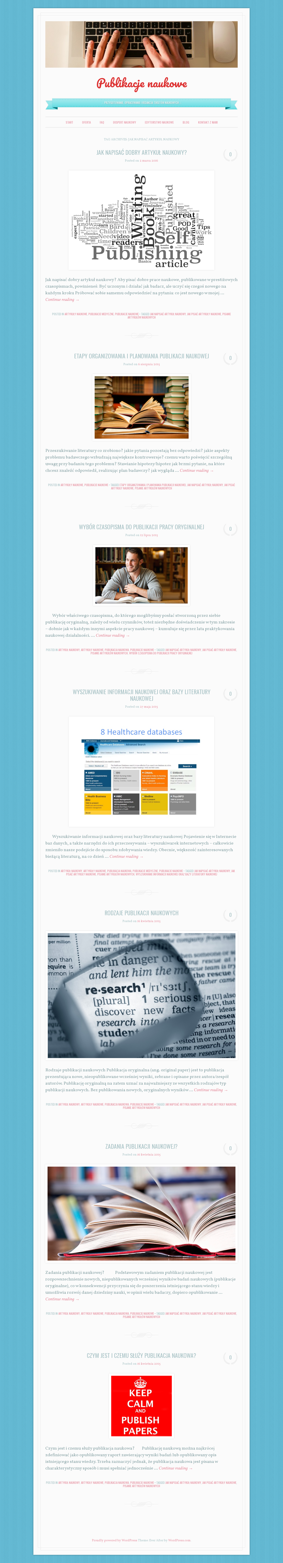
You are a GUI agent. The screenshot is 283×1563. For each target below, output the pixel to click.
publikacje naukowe (127, 314)
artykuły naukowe (76, 314)
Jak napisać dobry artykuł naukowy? (141, 152)
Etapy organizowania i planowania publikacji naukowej (141, 356)
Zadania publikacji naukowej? (141, 1146)
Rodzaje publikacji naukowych (142, 912)
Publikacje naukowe (141, 82)
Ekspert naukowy (124, 122)
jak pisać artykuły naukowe (204, 314)
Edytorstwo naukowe (159, 122)
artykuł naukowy (69, 650)
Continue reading (62, 300)
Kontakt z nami (208, 122)
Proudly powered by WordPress (114, 1540)
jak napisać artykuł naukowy (168, 314)
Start (69, 122)
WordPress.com (179, 1540)
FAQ (102, 122)
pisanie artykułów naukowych (153, 488)
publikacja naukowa (117, 650)
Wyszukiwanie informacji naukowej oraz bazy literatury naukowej (141, 695)
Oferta (86, 122)
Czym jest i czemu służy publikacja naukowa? (141, 1355)
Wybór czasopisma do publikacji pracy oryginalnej (141, 526)
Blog (186, 122)
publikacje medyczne (101, 314)
